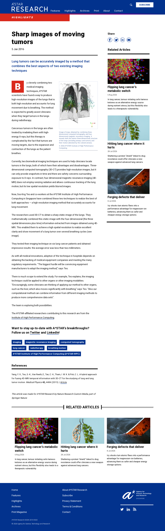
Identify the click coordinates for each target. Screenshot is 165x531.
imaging (17, 342)
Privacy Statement (71, 501)
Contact (118, 10)
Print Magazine (19, 512)
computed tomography (72, 342)
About (106, 10)
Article (63, 382)
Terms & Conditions (72, 506)
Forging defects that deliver (126, 197)
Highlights (70, 10)
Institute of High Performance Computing (33, 317)
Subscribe (144, 5)
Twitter (35, 332)
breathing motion (57, 348)
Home (15, 490)
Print (96, 10)
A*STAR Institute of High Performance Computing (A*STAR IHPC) (46, 353)
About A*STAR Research (74, 490)
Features (55, 10)
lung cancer (19, 348)
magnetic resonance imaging (41, 342)
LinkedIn (53, 332)
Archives (85, 10)
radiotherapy (36, 348)
